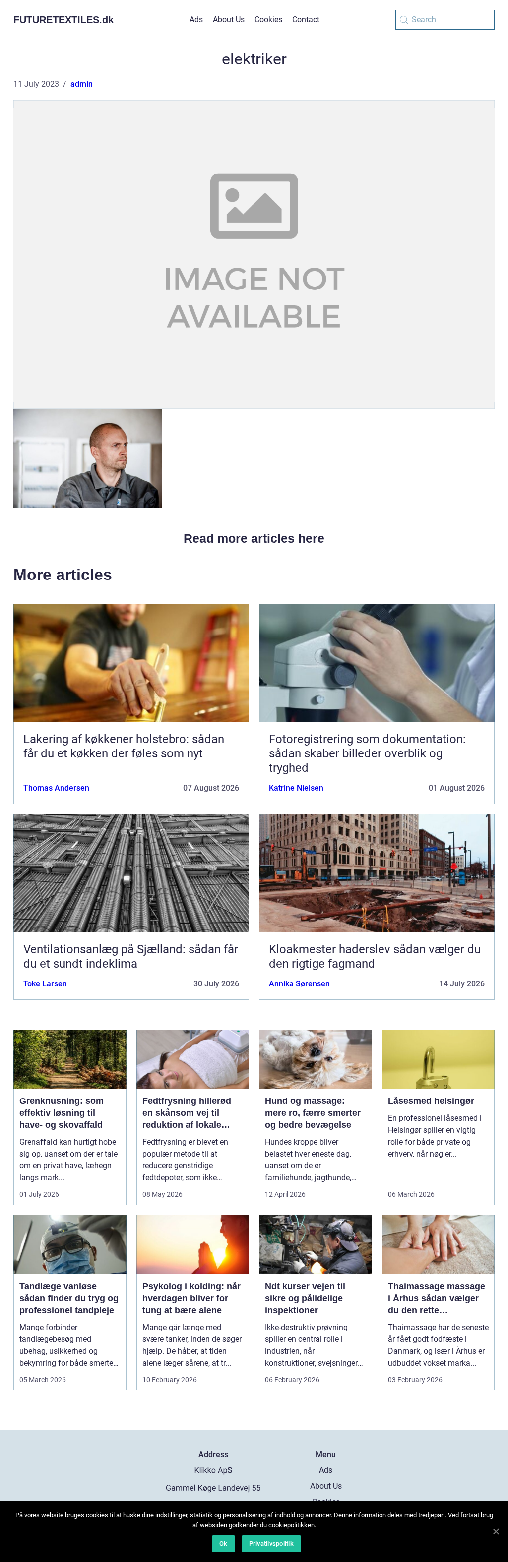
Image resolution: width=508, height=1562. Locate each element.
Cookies (268, 19)
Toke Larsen (45, 983)
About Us (229, 19)
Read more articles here (254, 538)
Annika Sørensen (299, 983)
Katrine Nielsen (296, 788)
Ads (196, 19)
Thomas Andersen (56, 788)
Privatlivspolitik (271, 1543)
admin (81, 84)
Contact (305, 19)
